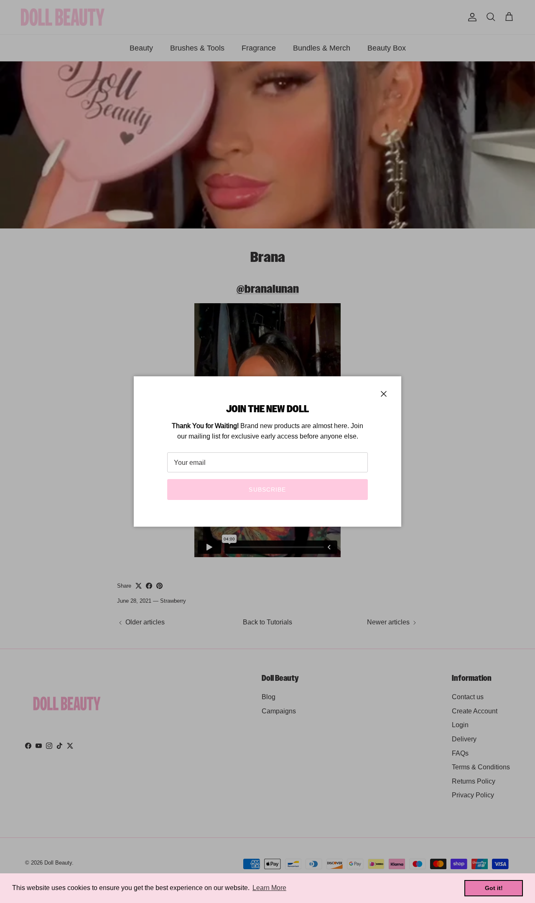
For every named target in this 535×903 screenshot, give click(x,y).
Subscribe (267, 489)
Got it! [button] (494, 888)
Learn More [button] (269, 887)
